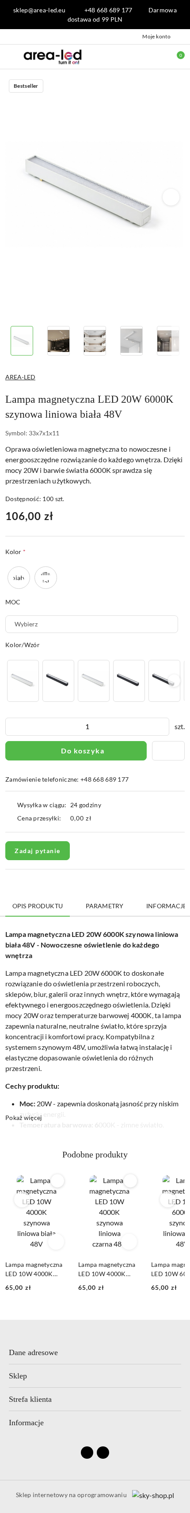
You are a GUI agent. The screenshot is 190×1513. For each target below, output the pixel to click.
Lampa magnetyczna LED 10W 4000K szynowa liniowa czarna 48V (107, 1269)
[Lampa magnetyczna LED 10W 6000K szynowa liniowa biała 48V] (93, 680)
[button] (171, 197)
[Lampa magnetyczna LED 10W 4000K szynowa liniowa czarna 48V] (58, 680)
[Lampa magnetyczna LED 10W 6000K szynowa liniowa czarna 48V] (129, 680)
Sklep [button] (18, 1375)
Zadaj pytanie (38, 850)
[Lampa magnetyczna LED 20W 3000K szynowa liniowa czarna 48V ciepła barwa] (164, 680)
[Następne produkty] (168, 1199)
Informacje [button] (26, 1422)
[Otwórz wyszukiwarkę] (137, 56)
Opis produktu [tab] (37, 906)
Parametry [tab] (104, 906)
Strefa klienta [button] (30, 1399)
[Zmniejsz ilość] (12, 726)
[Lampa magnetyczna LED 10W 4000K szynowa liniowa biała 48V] (23, 680)
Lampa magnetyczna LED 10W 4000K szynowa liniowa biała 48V (34, 1269)
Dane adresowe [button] (33, 1352)
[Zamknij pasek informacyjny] (181, 15)
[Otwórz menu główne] (10, 56)
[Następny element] (174, 681)
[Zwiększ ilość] (162, 726)
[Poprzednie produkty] (22, 1199)
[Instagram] (103, 1452)
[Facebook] (87, 1452)
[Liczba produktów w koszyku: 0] (174, 56)
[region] (95, 681)
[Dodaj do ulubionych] (168, 750)
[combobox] (91, 624)
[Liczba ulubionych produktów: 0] (156, 56)
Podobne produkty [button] (95, 1154)
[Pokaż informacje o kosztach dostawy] (98, 818)
